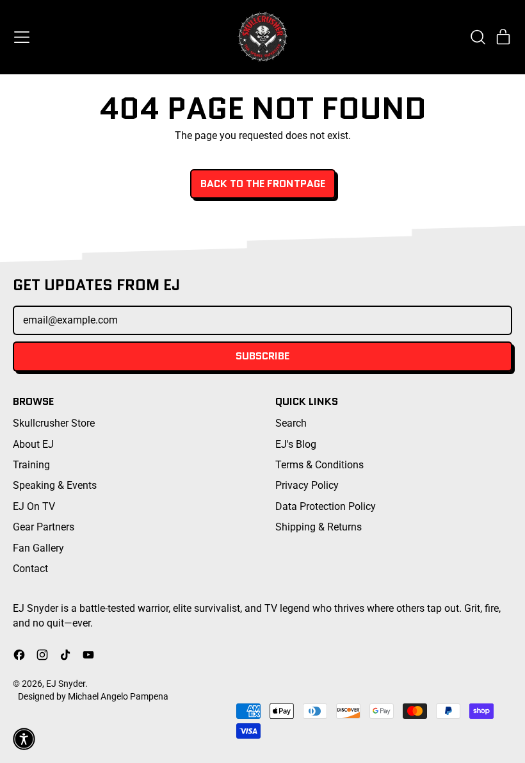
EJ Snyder (65, 683)
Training (31, 465)
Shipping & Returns (318, 527)
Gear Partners (43, 527)
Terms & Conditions (319, 465)
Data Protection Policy (325, 506)
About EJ (33, 444)
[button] (478, 37)
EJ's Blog (295, 444)
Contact (30, 568)
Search (291, 423)
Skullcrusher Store (54, 423)
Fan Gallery (38, 548)
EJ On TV (34, 506)
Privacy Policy (307, 485)
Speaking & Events (55, 485)
